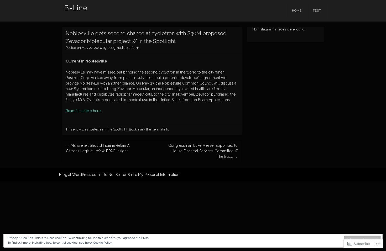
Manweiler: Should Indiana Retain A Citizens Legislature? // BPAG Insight (97, 148)
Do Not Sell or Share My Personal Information (140, 174)
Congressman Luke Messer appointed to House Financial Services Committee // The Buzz (203, 151)
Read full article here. (83, 111)
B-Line (75, 8)
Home (297, 10)
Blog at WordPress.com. (80, 174)
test (317, 10)
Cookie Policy (102, 242)
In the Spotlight (115, 129)
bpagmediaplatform (123, 48)
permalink (160, 129)
